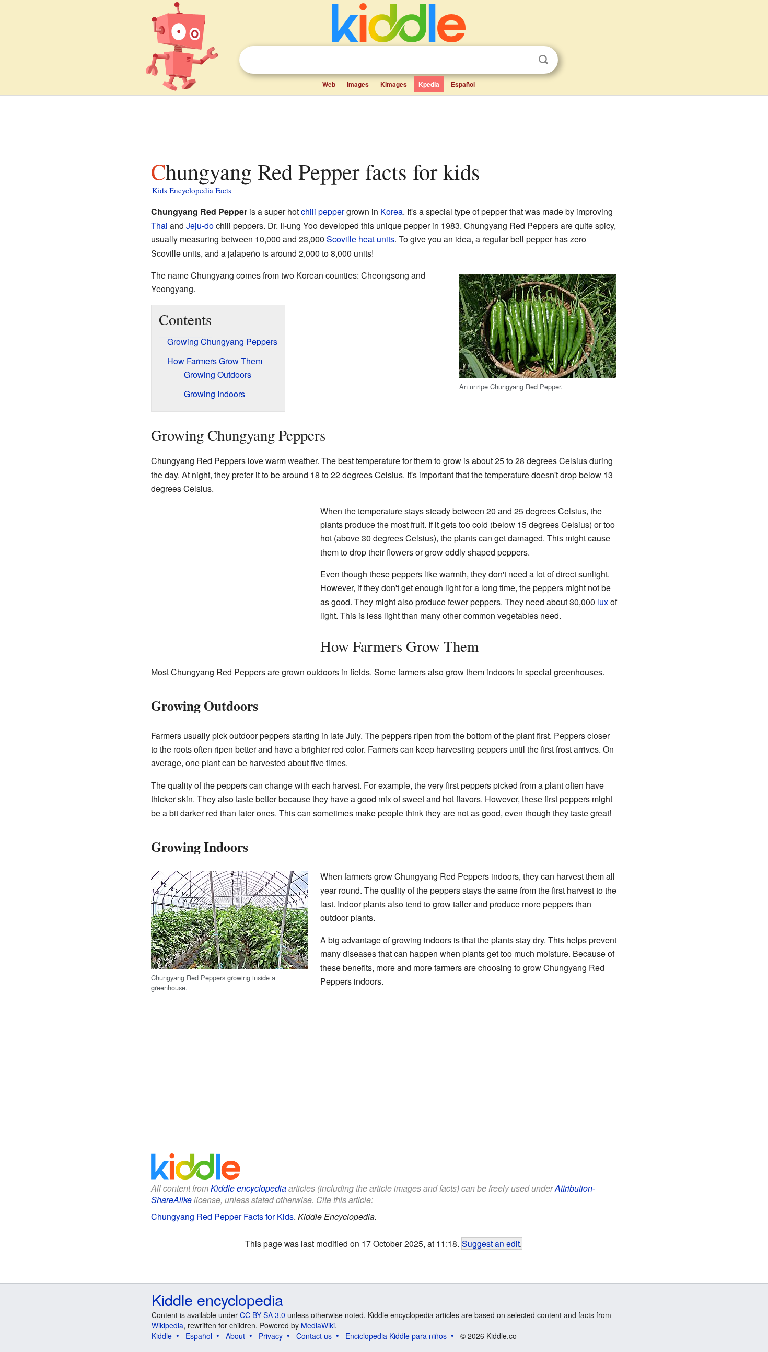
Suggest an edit (491, 1243)
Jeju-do (200, 225)
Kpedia (428, 84)
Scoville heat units (360, 239)
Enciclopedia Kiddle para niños (396, 1336)
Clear (522, 60)
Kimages (393, 84)
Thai (159, 225)
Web (328, 84)
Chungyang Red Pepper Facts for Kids (222, 1216)
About (235, 1336)
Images (358, 84)
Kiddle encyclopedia (248, 1188)
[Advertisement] (383, 125)
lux (602, 602)
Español (463, 84)
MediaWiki (318, 1325)
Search (543, 60)
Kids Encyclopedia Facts (191, 190)
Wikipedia (167, 1325)
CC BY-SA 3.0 (262, 1315)
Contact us (314, 1336)
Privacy (271, 1336)
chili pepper (322, 211)
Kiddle (162, 1336)
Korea (391, 211)
